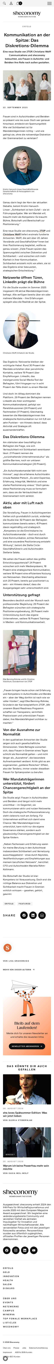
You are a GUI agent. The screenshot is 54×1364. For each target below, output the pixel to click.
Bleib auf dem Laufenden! (27, 1025)
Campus (8, 1310)
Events (8, 1302)
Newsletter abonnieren (25, 1046)
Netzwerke (11, 1306)
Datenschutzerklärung (38, 1348)
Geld (6, 1272)
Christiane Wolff (12, 234)
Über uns (9, 1298)
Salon (7, 1284)
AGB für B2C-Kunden (11, 1357)
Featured (25, 904)
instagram (16, 1250)
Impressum (7, 1352)
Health (8, 1280)
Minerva (9, 1314)
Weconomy (11, 1326)
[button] (5, 1358)
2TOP (42, 230)
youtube (34, 1250)
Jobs (24, 1348)
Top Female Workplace (20, 1318)
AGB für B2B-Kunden (23, 1352)
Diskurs (9, 1288)
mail (42, 915)
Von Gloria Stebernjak (18, 1120)
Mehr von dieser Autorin (17, 970)
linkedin (33, 915)
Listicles (9, 1322)
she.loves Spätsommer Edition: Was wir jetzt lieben (25, 1114)
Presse (16, 1348)
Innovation (11, 1276)
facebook (24, 915)
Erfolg (9, 904)
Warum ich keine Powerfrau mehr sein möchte (26, 1167)
